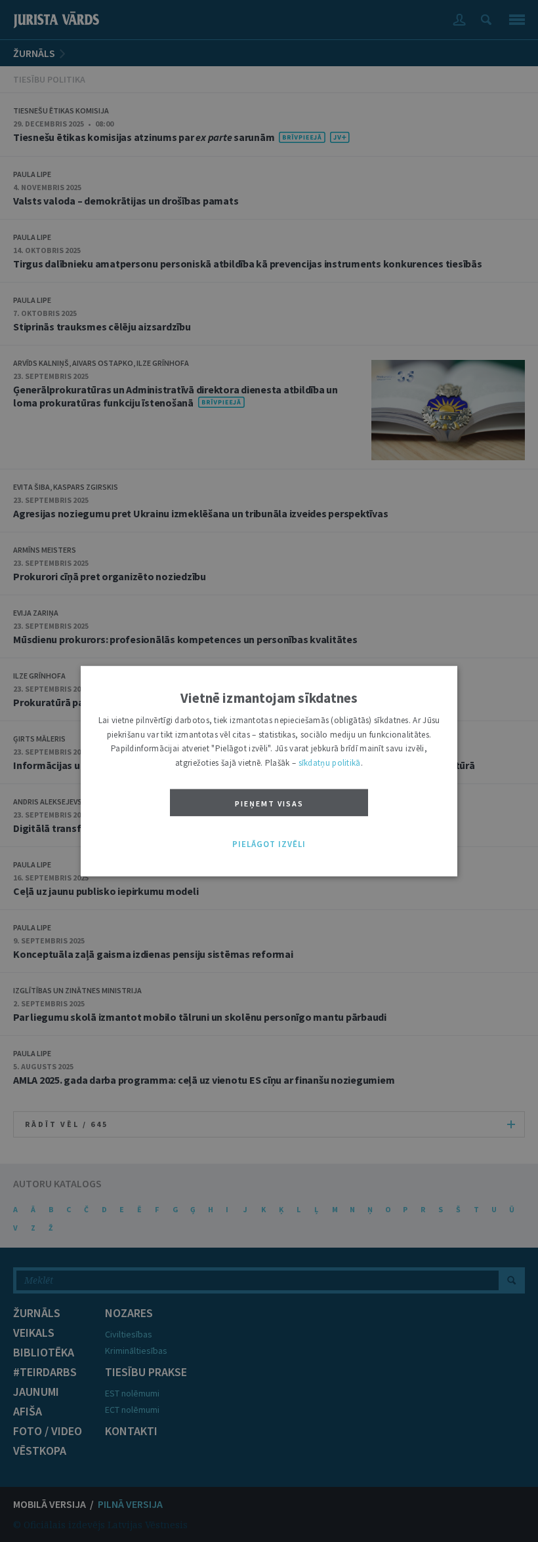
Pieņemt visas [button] (269, 803)
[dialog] (269, 771)
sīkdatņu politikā (330, 762)
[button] (269, 844)
